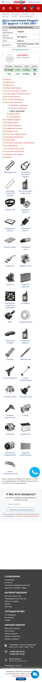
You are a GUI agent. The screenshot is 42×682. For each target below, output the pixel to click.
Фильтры (10, 85)
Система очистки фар (15, 148)
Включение (15, 114)
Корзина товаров (12, 639)
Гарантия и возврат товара (16, 588)
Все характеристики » (21, 49)
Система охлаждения (15, 99)
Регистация (9, 631)
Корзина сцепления (19, 108)
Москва (7, 2)
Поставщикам (10, 615)
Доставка (8, 606)
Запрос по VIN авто (12, 636)
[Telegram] (24, 9)
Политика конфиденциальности (17, 585)
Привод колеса (12, 122)
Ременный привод (14, 88)
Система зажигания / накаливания (21, 143)
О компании (9, 580)
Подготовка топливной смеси (18, 94)
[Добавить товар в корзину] (35, 69)
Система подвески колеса (17, 134)
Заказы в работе (11, 633)
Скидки (7, 620)
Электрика (11, 140)
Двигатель (11, 82)
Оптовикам (9, 617)
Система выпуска (13, 96)
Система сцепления (15, 102)
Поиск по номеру (11, 601)
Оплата (8, 604)
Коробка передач (14, 120)
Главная (5, 14)
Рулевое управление (15, 137)
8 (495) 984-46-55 (17, 651)
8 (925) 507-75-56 (17, 654)
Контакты (8, 582)
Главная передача (14, 125)
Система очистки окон (15, 151)
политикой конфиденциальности (26, 516)
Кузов (9, 79)
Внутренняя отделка (15, 154)
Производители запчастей (15, 599)
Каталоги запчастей (13, 596)
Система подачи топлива (17, 91)
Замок (9, 157)
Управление (16, 117)
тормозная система (14, 128)
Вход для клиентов (12, 628)
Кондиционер (12, 146)
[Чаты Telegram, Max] (35, 674)
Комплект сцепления (19, 105)
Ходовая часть (12, 131)
